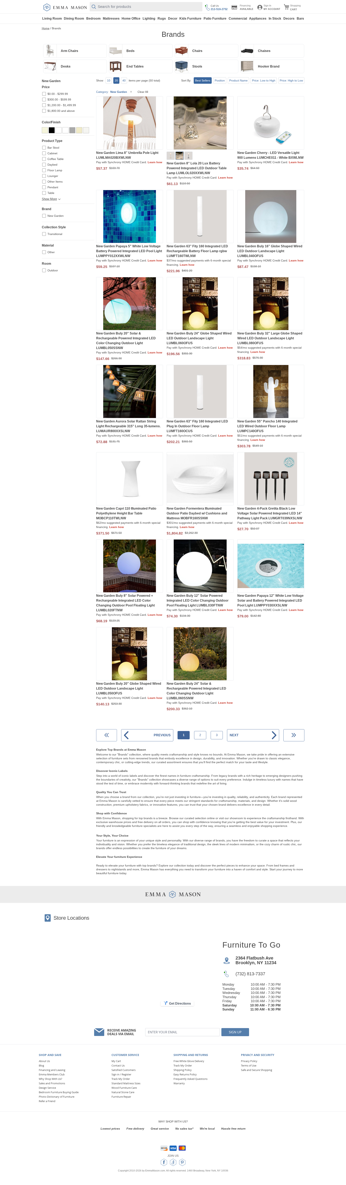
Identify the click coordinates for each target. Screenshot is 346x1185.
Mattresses (111, 18)
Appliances (257, 18)
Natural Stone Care (122, 1092)
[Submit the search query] (94, 7)
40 (124, 80)
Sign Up (235, 1032)
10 (108, 80)
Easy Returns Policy (185, 1074)
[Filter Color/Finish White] (86, 130)
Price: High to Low (291, 80)
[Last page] (293, 735)
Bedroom (93, 18)
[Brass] (171, 156)
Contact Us (118, 1065)
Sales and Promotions (52, 1083)
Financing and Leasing (52, 1070)
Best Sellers (202, 80)
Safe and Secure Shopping (256, 1070)
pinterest (182, 1162)
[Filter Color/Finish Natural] (79, 130)
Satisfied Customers (123, 1070)
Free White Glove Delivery (189, 1061)
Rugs (162, 18)
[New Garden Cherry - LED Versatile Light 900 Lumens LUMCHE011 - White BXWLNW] (270, 123)
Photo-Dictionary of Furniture (56, 1096)
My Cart (116, 1061)
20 (116, 80)
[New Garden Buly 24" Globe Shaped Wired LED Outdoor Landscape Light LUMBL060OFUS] (200, 304)
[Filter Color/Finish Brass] (59, 130)
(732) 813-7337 (250, 973)
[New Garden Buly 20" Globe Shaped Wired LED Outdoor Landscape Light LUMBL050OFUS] (129, 654)
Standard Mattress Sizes (125, 1083)
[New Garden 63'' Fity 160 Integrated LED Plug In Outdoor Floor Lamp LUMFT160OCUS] (200, 392)
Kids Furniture (190, 18)
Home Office (131, 18)
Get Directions (180, 1003)
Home (45, 28)
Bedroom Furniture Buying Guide (59, 1092)
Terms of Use (248, 1065)
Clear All (143, 91)
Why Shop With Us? (50, 1079)
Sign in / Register (121, 1074)
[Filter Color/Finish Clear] (65, 130)
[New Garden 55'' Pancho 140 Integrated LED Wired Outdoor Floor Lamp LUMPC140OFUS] (270, 392)
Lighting (149, 18)
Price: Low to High (263, 80)
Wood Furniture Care (124, 1088)
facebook (164, 1162)
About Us (44, 1061)
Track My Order (120, 1079)
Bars (300, 18)
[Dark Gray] (188, 156)
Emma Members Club (52, 1074)
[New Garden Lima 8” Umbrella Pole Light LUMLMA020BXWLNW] (129, 123)
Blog (41, 1065)
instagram (173, 1162)
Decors (288, 18)
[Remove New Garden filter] (131, 91)
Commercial (238, 18)
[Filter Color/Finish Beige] (45, 130)
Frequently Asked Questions (190, 1079)
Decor (172, 18)
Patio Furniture (215, 18)
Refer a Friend (47, 1101)
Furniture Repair (121, 1096)
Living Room (52, 18)
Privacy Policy (249, 1061)
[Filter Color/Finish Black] (52, 130)
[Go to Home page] (65, 7)
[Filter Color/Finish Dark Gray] (72, 130)
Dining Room (74, 18)
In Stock (275, 18)
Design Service (47, 1088)
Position (220, 80)
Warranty (179, 1083)
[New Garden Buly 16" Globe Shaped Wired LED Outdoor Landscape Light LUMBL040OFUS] (270, 217)
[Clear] (180, 156)
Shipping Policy (183, 1070)
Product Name (238, 80)
